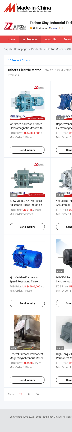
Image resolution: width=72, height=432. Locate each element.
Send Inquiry (27, 149)
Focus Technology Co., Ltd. (49, 416)
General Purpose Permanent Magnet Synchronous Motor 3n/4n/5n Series (26, 358)
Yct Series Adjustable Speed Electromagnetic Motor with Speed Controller (26, 128)
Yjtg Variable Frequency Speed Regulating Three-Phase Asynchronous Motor (26, 281)
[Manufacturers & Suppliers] (28, 7)
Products (31, 39)
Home (11, 39)
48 (37, 394)
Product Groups (21, 60)
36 (29, 394)
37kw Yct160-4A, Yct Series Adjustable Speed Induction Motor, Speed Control (26, 205)
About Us (50, 39)
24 (20, 394)
